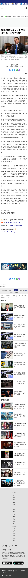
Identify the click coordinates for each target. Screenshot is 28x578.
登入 (16, 290)
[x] (12, 546)
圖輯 (14, 538)
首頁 (2, 16)
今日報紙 (14, 492)
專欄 (14, 509)
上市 (19, 295)
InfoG (14, 507)
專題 (14, 511)
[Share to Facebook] (10, 70)
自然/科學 (14, 526)
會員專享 (8, 16)
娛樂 (14, 535)
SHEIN (3, 297)
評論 (14, 514)
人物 (14, 516)
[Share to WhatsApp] (17, 70)
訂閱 (25, 290)
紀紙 (14, 528)
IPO (8, 297)
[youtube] (16, 546)
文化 (14, 523)
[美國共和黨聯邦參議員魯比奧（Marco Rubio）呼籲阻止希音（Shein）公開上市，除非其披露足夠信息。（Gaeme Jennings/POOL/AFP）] (14, 45)
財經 (14, 504)
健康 (14, 521)
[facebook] (6, 546)
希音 (14, 295)
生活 (14, 519)
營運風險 (8, 295)
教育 (14, 533)
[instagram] (3, 546)
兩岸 (26, 16)
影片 (14, 495)
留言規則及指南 (2, 286)
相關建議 (4, 570)
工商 (14, 540)
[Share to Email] (19, 70)
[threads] (9, 546)
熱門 (18, 16)
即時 (14, 16)
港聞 (22, 16)
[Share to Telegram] (14, 70)
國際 (14, 502)
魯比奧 (24, 295)
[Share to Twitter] (12, 70)
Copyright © (5, 572)
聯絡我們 (10, 570)
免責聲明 (17, 570)
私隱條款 (23, 570)
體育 (14, 531)
